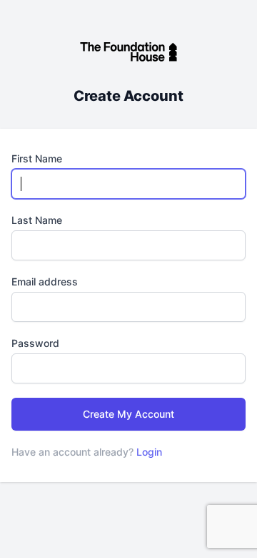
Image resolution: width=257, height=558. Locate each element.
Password (35, 343)
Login (149, 452)
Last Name (36, 220)
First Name (36, 158)
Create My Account (128, 414)
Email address (44, 281)
